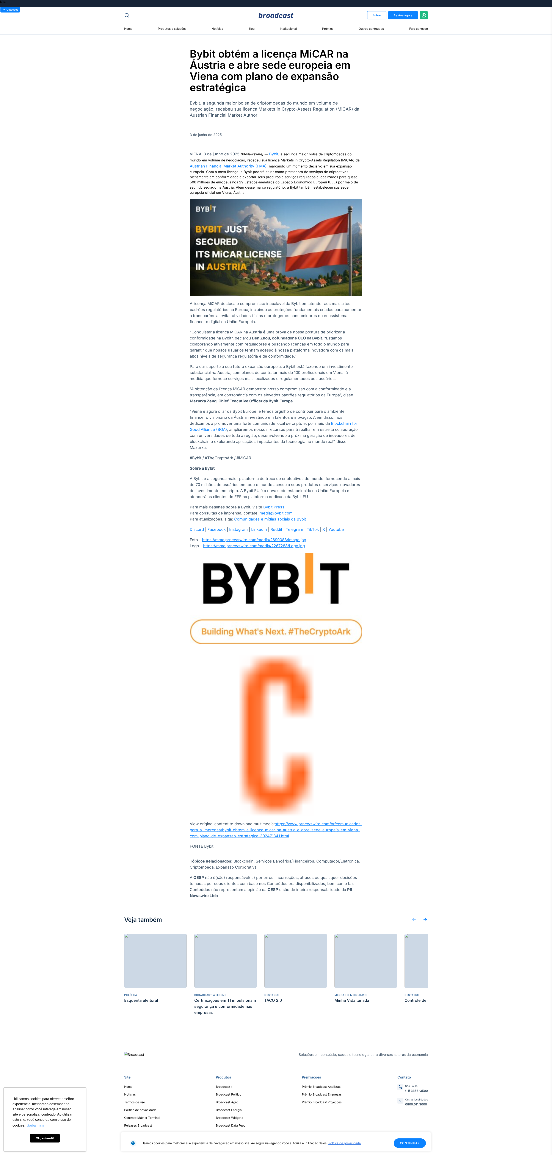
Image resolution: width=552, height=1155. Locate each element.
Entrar (377, 15)
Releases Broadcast (138, 1125)
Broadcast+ (224, 1086)
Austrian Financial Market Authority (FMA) (228, 166)
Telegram (294, 529)
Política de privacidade (344, 1143)
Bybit (273, 154)
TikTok (313, 529)
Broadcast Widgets (229, 1117)
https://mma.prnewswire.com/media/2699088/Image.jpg (254, 540)
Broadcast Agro (227, 1102)
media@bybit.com (276, 513)
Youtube (336, 529)
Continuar (410, 1143)
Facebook (216, 529)
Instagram (238, 529)
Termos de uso (134, 1102)
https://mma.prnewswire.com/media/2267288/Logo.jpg (254, 546)
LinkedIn (259, 529)
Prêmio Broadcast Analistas (321, 1086)
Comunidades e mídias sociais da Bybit (270, 519)
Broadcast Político (228, 1094)
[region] (276, 1142)
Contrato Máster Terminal (142, 1117)
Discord (197, 529)
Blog (251, 28)
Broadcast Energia (229, 1110)
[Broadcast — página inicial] (134, 1054)
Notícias (217, 28)
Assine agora (403, 15)
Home (128, 28)
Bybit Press (273, 507)
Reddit (276, 529)
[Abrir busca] (174, 15)
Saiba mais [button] (35, 1125)
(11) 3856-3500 (416, 1090)
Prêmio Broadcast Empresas (322, 1094)
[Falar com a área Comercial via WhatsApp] (424, 15)
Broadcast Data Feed (231, 1125)
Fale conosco (418, 28)
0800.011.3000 (416, 1104)
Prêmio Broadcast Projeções (322, 1102)
